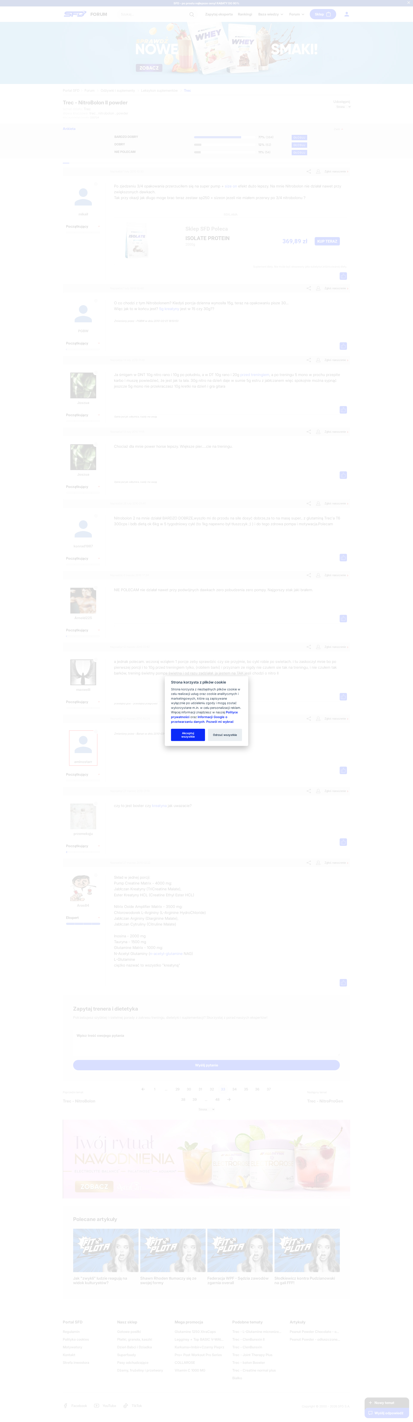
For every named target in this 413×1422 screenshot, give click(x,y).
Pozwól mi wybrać (220, 721)
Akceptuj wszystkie (188, 734)
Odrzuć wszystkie (225, 734)
